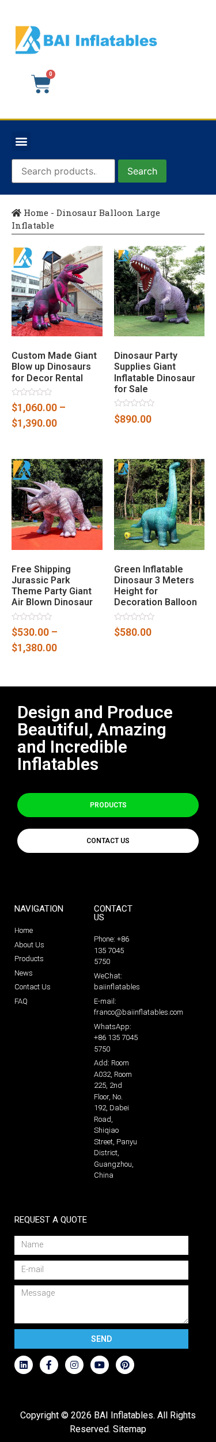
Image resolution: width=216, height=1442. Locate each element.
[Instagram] (74, 1365)
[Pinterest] (125, 1365)
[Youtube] (99, 1365)
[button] (21, 141)
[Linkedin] (23, 1365)
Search (142, 171)
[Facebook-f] (49, 1365)
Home (34, 212)
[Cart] (41, 84)
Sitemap (129, 1429)
